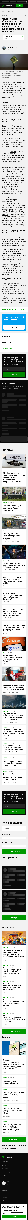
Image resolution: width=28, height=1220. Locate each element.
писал (4, 272)
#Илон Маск (13, 309)
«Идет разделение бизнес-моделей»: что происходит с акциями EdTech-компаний (14, 687)
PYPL (9, 1072)
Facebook (4, 1197)
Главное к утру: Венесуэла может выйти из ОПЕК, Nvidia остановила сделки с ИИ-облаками (13, 1064)
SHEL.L (9, 602)
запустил (20, 205)
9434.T (18, 1100)
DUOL (4, 692)
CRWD (13, 1100)
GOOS (4, 541)
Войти (19, 5)
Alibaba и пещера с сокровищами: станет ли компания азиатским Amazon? (12, 658)
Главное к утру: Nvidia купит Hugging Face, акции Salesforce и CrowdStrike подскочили (14, 1095)
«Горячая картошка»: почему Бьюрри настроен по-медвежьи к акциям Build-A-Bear (14, 953)
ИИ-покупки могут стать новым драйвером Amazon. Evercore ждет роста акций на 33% (13, 732)
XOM (13, 602)
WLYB (12, 692)
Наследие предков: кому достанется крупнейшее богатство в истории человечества (12, 508)
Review (5, 470)
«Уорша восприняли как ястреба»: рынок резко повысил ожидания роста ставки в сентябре (13, 748)
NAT (8, 722)
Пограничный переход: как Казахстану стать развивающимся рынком (13, 1082)
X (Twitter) (4, 1201)
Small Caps (6, 530)
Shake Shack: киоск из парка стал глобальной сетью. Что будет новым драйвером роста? (12, 987)
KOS (11, 722)
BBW (4, 960)
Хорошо (14, 1216)
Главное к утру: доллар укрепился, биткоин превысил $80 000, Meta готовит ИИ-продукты (12, 1127)
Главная (4, 11)
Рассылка (4, 1175)
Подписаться (14, 327)
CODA (4, 1008)
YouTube (4, 1194)
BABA (9, 570)
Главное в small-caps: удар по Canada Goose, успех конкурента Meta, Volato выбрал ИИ (13, 536)
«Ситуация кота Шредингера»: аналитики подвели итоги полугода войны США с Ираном (13, 762)
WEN (4, 976)
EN (8, 1183)
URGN (5, 1024)
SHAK (4, 992)
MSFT (14, 618)
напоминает (20, 180)
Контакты (5, 1168)
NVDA (4, 570)
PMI (13, 541)
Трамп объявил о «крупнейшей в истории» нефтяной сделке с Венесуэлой (13, 596)
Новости (10, 11)
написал (13, 152)
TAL (9, 692)
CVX (4, 602)
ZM (4, 1116)
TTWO (5, 634)
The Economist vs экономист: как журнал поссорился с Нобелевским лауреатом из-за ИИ (14, 477)
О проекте (5, 1161)
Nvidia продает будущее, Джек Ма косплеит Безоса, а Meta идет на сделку (14, 565)
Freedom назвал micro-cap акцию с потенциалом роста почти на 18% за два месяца (14, 1003)
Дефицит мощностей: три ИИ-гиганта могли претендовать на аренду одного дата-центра (13, 612)
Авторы (4, 1165)
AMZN (5, 738)
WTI (4, 722)
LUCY (9, 541)
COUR (17, 692)
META (14, 570)
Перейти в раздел (14, 851)
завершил (5, 215)
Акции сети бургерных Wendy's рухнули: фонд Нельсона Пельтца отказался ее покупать (12, 971)
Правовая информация (8, 1172)
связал (4, 129)
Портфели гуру (11, 857)
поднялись (5, 245)
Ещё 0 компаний (7, 348)
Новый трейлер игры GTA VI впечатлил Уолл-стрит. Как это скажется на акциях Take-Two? (14, 628)
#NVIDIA (5, 309)
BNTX (4, 782)
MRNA (9, 782)
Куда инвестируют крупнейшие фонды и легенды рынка (12, 862)
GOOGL (10, 618)
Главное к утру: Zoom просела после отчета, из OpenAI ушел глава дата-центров (12, 1111)
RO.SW (14, 782)
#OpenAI (21, 309)
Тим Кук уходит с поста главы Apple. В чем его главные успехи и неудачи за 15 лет (13, 580)
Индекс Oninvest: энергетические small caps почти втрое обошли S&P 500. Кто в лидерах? (13, 716)
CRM (4, 1100)
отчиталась (15, 236)
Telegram (4, 1190)
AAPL (4, 586)
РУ (3, 1183)
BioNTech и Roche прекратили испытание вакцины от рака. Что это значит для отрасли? (13, 777)
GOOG (5, 618)
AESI (15, 722)
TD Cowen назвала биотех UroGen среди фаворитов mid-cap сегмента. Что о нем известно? (14, 1019)
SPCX (9, 1132)
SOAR (17, 541)
